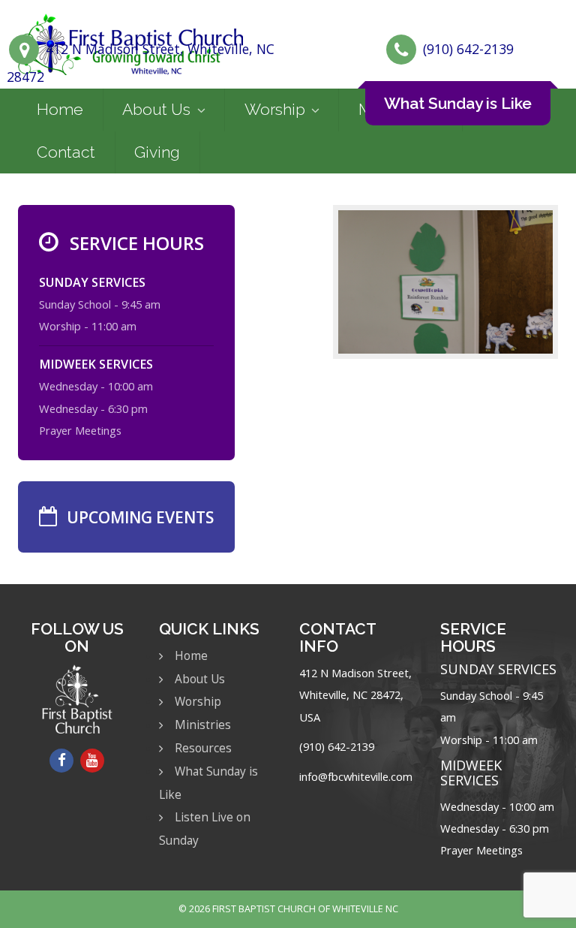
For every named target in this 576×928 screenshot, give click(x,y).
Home (60, 109)
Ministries (203, 725)
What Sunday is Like (458, 103)
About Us (156, 109)
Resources (203, 748)
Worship (274, 109)
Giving (157, 152)
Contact (66, 152)
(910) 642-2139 (468, 49)
